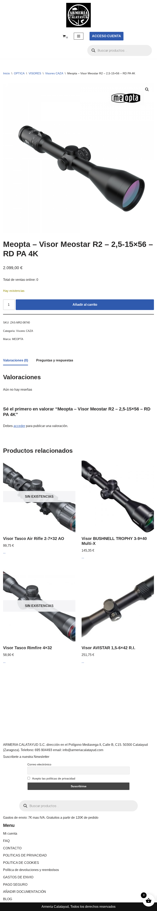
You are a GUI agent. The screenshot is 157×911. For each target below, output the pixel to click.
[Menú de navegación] (78, 36)
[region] (53, 879)
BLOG (7, 899)
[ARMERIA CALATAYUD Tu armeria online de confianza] (78, 15)
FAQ (6, 841)
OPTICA (19, 73)
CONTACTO (12, 848)
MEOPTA (17, 339)
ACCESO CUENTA (106, 36)
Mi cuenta (10, 833)
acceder (19, 426)
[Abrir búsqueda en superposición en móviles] (119, 50)
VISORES (35, 73)
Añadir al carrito (85, 304)
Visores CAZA (54, 73)
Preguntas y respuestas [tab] (54, 360)
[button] (147, 89)
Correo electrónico (39, 764)
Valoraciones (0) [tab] (15, 360)
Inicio (6, 73)
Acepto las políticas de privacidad (53, 778)
